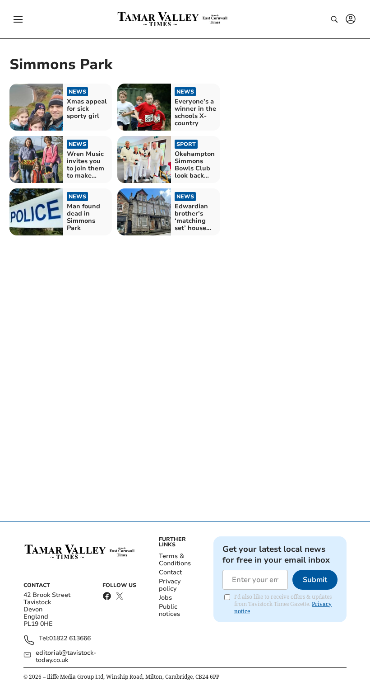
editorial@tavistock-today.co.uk (66, 656)
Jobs (165, 597)
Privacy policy (169, 585)
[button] (18, 19)
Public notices (169, 610)
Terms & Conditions (175, 560)
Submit (315, 580)
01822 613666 (70, 639)
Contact (170, 572)
